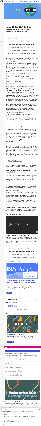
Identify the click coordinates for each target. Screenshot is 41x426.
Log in (30, 1)
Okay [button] (3, 424)
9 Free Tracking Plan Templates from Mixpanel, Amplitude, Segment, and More (20, 366)
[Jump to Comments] (2, 34)
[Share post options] (2, 45)
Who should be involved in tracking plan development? (15, 371)
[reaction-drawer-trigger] (2, 30)
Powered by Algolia (23, 1)
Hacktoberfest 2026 (24, 404)
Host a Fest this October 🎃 (15, 334)
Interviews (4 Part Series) (15, 38)
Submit (10, 306)
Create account (36, 1)
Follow (22, 351)
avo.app (31, 21)
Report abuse (26, 309)
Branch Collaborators (16, 192)
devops (12, 33)
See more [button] (9, 292)
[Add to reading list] (2, 38)
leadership (17, 33)
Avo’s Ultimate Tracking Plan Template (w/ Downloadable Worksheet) (18, 375)
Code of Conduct (19, 309)
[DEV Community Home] (1, 1)
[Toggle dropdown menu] (37, 261)
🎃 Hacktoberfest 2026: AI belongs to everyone (19, 401)
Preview (15, 306)
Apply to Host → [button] (10, 341)
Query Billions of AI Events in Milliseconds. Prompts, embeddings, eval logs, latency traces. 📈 (22, 282)
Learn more (22, 359)
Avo (9, 20)
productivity (22, 33)
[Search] (5, 1)
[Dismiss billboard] (39, 409)
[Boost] (2, 42)
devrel (8, 33)
